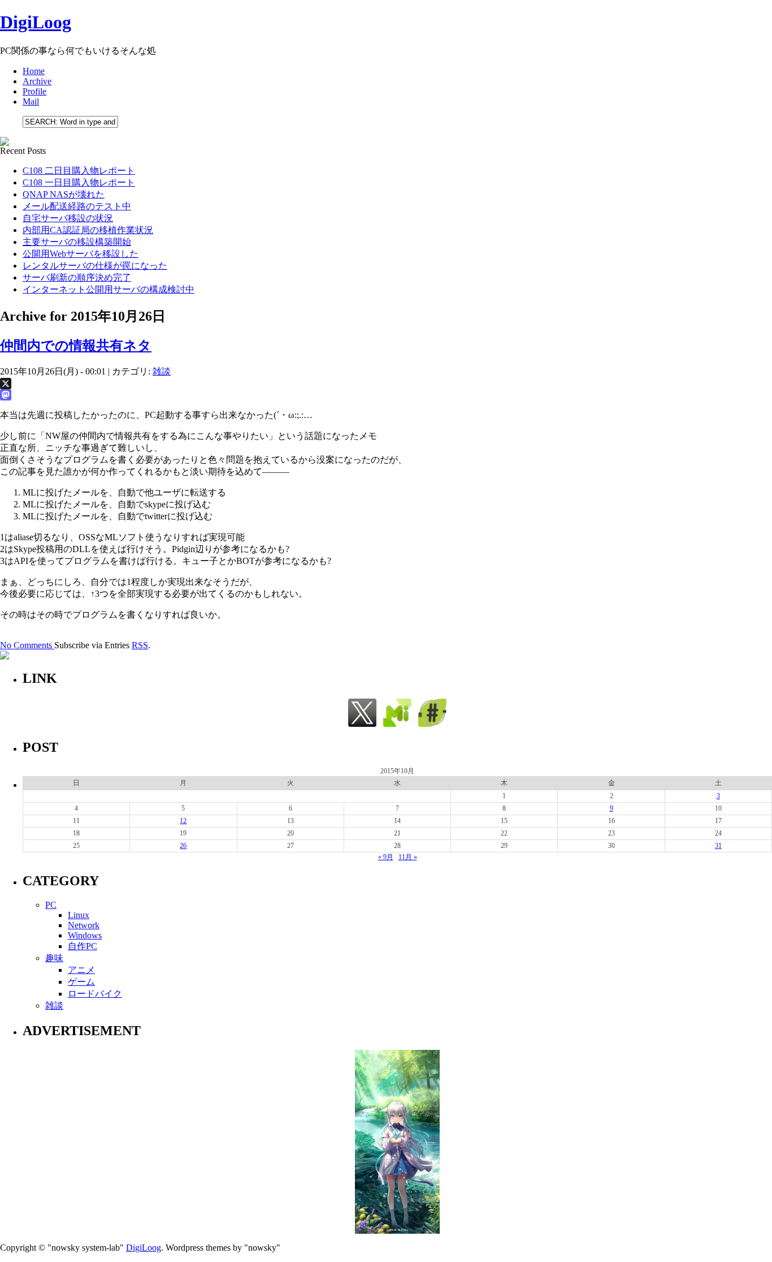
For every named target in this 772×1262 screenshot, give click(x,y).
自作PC (82, 946)
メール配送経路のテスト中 (77, 206)
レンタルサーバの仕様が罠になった (95, 265)
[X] (386, 383)
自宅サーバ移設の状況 (68, 218)
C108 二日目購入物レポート (79, 170)
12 (183, 821)
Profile (34, 91)
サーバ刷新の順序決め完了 (77, 277)
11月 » (407, 857)
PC (51, 905)
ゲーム (81, 982)
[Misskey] (397, 724)
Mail (31, 101)
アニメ (81, 970)
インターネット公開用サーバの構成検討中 (108, 289)
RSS (140, 645)
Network (83, 925)
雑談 (162, 371)
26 (183, 846)
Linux (78, 915)
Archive (37, 81)
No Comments (27, 645)
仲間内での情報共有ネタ (75, 345)
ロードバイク (95, 993)
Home (34, 71)
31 (718, 846)
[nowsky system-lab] (432, 724)
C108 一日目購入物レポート (79, 182)
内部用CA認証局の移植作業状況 (88, 230)
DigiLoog (35, 22)
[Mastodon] (386, 394)
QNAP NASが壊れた (64, 194)
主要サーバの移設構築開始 (77, 242)
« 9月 (385, 857)
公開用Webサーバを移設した (80, 254)
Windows (85, 935)
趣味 (54, 958)
